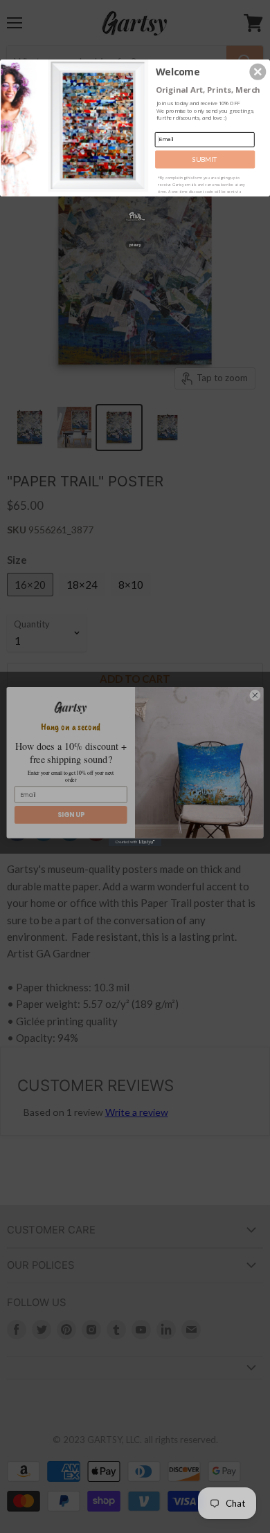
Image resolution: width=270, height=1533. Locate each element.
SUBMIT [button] (204, 159)
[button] (257, 71)
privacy (135, 244)
